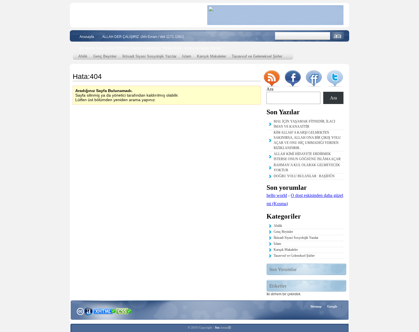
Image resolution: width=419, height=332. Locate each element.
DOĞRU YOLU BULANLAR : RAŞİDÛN (304, 176)
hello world (277, 195)
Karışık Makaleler (211, 56)
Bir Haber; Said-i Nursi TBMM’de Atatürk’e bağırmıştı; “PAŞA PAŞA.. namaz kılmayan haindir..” (151, 48)
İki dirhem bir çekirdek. (284, 294)
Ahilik (83, 56)
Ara (337, 36)
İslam (186, 56)
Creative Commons (80, 311)
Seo (217, 327)
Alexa (88, 311)
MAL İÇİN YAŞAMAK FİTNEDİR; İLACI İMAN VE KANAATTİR (304, 124)
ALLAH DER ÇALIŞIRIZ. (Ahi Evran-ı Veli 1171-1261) (143, 37)
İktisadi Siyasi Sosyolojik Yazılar (149, 56)
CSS (124, 311)
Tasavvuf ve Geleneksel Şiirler (257, 56)
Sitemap (316, 306)
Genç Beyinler (105, 56)
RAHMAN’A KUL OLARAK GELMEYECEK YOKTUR (307, 167)
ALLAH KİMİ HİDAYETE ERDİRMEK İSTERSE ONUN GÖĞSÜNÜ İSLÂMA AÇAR (307, 156)
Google (332, 306)
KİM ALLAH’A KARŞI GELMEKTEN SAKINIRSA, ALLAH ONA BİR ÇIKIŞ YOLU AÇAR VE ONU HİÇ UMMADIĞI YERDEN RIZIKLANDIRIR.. (307, 140)
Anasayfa (87, 37)
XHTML (104, 311)
